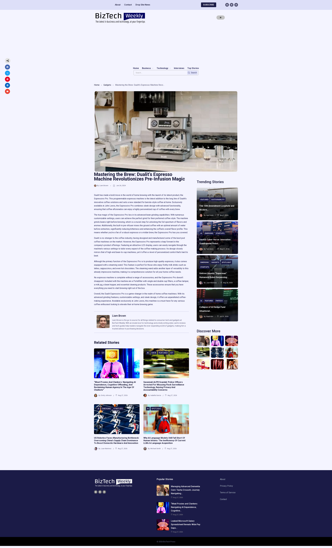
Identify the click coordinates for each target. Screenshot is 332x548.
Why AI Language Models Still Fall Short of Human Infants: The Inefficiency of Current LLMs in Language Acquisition (164, 440)
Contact (128, 5)
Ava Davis (209, 215)
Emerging (106, 409)
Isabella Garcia (155, 395)
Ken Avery (209, 249)
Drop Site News (143, 5)
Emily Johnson (106, 395)
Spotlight (156, 409)
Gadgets (107, 85)
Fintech (219, 301)
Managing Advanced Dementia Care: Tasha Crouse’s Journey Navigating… (185, 490)
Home (96, 85)
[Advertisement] (166, 45)
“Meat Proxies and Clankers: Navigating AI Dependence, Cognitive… (184, 507)
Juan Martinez (106, 449)
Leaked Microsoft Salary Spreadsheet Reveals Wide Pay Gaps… (185, 524)
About (117, 5)
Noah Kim (209, 316)
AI (98, 353)
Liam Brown (103, 185)
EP (103, 353)
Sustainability (217, 199)
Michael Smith (155, 449)
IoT (171, 353)
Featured (163, 353)
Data (153, 353)
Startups (118, 409)
